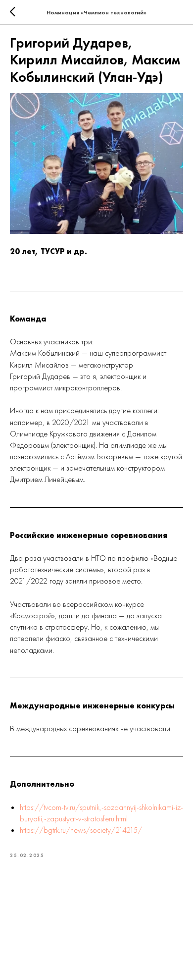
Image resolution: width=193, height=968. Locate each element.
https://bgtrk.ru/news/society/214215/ (81, 830)
